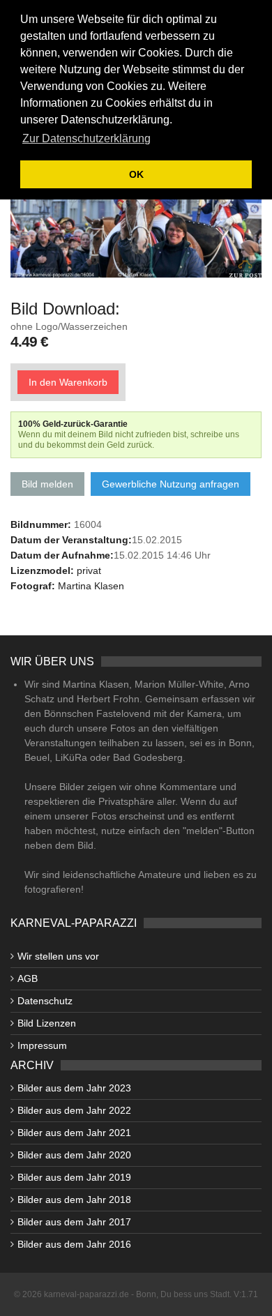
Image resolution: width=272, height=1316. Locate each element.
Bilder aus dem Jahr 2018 (74, 1199)
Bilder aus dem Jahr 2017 (74, 1221)
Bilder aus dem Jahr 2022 (74, 1110)
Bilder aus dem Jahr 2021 (74, 1132)
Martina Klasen (91, 585)
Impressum (42, 1045)
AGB (27, 978)
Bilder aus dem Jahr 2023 (74, 1088)
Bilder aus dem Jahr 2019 (74, 1177)
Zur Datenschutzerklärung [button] (86, 138)
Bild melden (47, 484)
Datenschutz (45, 1000)
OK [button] (136, 174)
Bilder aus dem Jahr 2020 (74, 1154)
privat (89, 570)
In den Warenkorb (68, 382)
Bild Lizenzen (46, 1023)
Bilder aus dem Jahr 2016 (74, 1244)
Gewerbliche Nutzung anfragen (170, 484)
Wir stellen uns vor (58, 956)
